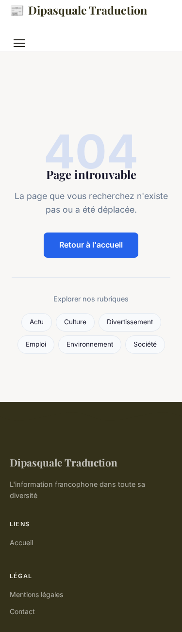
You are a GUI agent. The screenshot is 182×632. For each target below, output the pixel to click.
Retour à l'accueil (91, 244)
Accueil (21, 542)
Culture (75, 322)
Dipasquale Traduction (78, 9)
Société (145, 344)
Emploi (36, 344)
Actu (37, 322)
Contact (22, 611)
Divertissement (130, 322)
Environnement (89, 344)
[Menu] (19, 43)
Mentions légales (36, 594)
